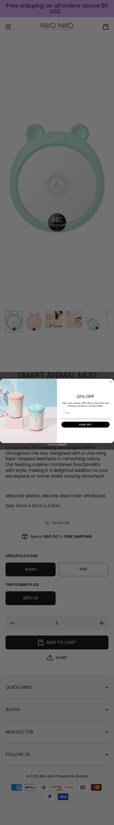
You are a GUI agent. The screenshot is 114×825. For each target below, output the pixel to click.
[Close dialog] (111, 382)
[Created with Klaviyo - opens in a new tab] (57, 444)
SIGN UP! (85, 424)
